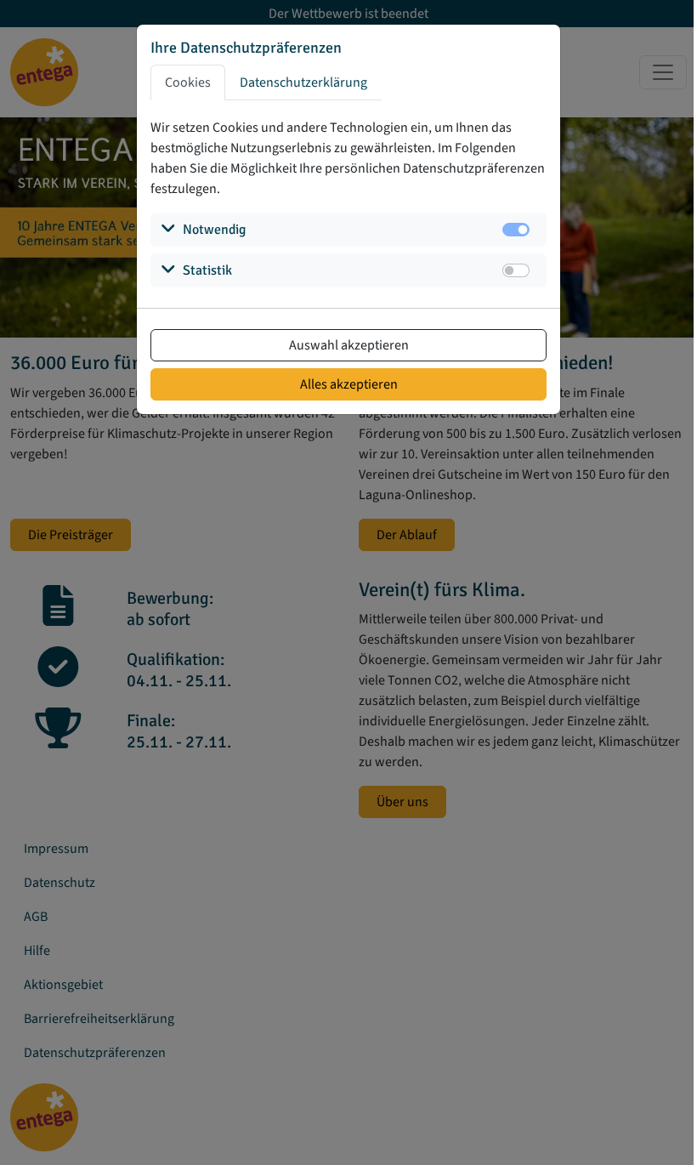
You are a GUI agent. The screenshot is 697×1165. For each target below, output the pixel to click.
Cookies (188, 82)
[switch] (516, 270)
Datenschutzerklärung (303, 82)
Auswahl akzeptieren (349, 345)
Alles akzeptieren (349, 384)
